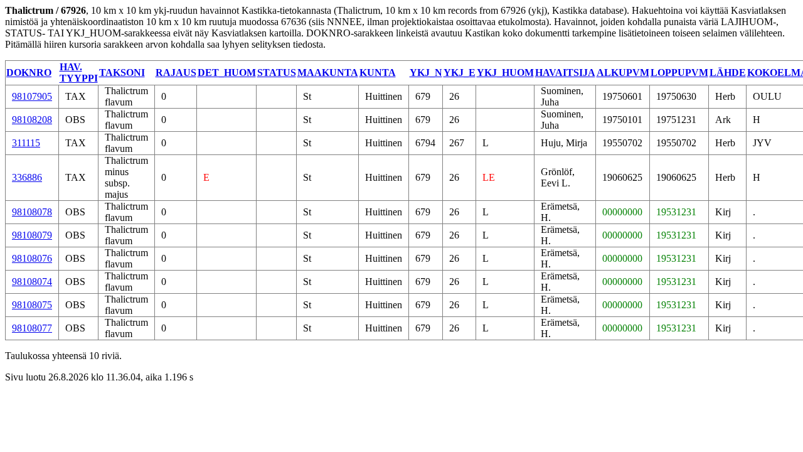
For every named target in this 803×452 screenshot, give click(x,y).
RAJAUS (176, 72)
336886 (27, 177)
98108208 (32, 119)
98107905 (32, 96)
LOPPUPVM (679, 72)
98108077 (32, 328)
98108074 (32, 281)
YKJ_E (460, 72)
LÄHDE (728, 72)
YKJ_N (426, 72)
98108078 (32, 212)
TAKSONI (122, 72)
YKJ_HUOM (505, 72)
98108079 (32, 235)
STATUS (276, 72)
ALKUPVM (623, 72)
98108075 (32, 304)
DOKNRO (28, 72)
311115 (26, 142)
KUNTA (377, 72)
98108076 (32, 258)
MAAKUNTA (327, 72)
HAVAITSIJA (565, 72)
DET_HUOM (227, 72)
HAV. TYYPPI (79, 72)
